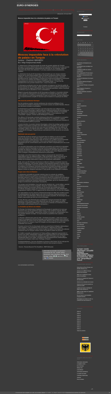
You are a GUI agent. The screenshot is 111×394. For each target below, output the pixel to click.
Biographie (79, 125)
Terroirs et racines (81, 226)
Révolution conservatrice (82, 207)
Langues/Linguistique (82, 170)
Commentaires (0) (48, 252)
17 (80, 50)
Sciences (79, 215)
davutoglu (63, 254)
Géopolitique (80, 159)
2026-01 (79, 324)
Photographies (80, 195)
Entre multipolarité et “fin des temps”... (85, 73)
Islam (78, 165)
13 (87, 48)
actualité (89, 251)
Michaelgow (79, 298)
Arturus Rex (79, 267)
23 (78, 52)
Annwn (78, 270)
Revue (78, 209)
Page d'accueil (57, 10)
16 (78, 50)
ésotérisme (79, 149)
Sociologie (79, 218)
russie (86, 249)
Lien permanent (61, 250)
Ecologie (79, 144)
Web (78, 238)
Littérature (79, 176)
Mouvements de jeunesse (82, 186)
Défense (79, 136)
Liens (78, 174)
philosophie (82, 255)
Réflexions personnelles (82, 205)
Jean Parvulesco (80, 167)
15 (92, 48)
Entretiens (79, 148)
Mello (78, 274)
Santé (78, 211)
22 (92, 50)
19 (85, 50)
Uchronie (79, 232)
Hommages (79, 163)
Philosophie (79, 193)
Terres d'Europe (80, 224)
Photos (78, 197)
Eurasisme (79, 153)
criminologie (79, 132)
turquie (52, 254)
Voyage (78, 236)
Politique (79, 201)
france (79, 260)
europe (80, 249)
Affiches (78, 107)
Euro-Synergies (27, 5)
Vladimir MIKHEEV (34, 60)
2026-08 (79, 311)
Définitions (79, 138)
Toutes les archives (81, 330)
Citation (78, 130)
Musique (79, 188)
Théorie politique (80, 228)
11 (83, 48)
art (77, 119)
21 (89, 50)
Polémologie (80, 199)
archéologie (79, 113)
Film (78, 157)
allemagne (81, 251)
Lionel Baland (80, 369)
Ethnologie (79, 151)
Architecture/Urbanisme (82, 115)
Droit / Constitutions (81, 140)
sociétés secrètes (81, 217)
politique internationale (82, 253)
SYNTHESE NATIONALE (82, 371)
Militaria (78, 184)
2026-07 (79, 313)
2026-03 (79, 321)
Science (79, 213)
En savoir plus (82, 392)
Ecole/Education (80, 142)
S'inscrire (86, 16)
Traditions (79, 230)
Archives (79, 117)
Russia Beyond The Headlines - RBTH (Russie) (38, 247)
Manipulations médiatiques (83, 182)
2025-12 (79, 326)
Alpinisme (79, 109)
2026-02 (79, 322)
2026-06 (79, 315)
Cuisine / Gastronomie (82, 134)
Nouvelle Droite (80, 192)
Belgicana (79, 123)
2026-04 (79, 319)
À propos (85, 26)
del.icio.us (59, 256)
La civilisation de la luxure (87, 281)
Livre (78, 178)
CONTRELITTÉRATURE (82, 375)
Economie (79, 146)
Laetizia (78, 287)
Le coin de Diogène (81, 172)
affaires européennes (85, 256)
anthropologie (80, 111)
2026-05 (79, 317)
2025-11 (79, 328)
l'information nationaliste (82, 362)
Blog (78, 126)
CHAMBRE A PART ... (81, 364)
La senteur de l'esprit (81, 373)
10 (80, 48)
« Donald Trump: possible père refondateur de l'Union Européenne (35, 10)
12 (85, 48)
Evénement (79, 155)
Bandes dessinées (81, 121)
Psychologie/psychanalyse (83, 203)
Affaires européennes (81, 105)
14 (89, 48)
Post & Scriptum (80, 379)
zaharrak (79, 377)
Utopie (78, 234)
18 (83, 50)
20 (87, 50)
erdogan (51, 256)
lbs (77, 295)
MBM (78, 291)
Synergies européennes (82, 222)
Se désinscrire (86, 18)
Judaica (78, 169)
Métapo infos (80, 367)
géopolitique (86, 258)
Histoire (78, 161)
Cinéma (78, 128)
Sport (78, 220)
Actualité (79, 103)
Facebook (50, 258)
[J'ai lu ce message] (109, 392)
